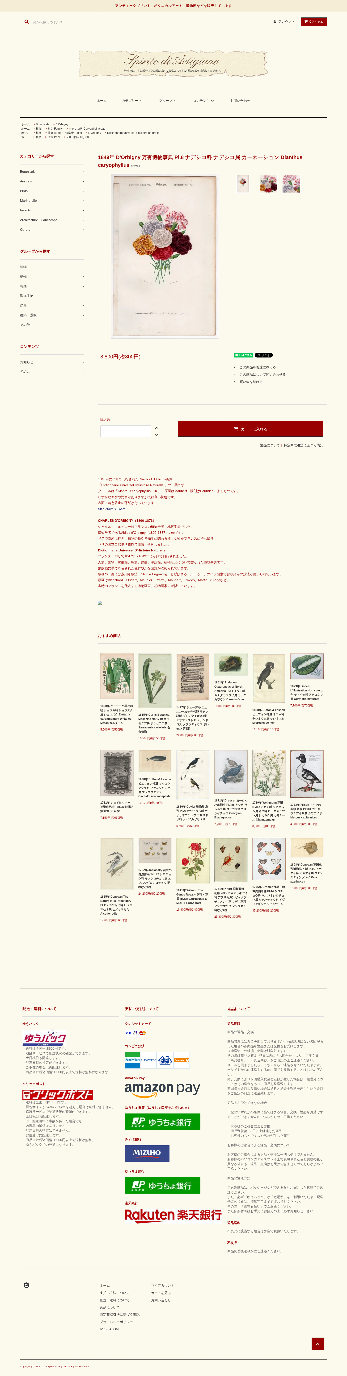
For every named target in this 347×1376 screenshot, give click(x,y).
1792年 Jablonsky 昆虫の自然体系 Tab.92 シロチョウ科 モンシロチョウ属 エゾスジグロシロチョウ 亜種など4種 (155, 878)
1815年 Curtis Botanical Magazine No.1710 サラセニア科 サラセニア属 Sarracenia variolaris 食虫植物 (154, 723)
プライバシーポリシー (116, 1322)
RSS (103, 1329)
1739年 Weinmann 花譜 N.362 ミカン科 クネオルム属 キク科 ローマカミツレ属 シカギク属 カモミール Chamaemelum (268, 811)
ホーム (102, 101)
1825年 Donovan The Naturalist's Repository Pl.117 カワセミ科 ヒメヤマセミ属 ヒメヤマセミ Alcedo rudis (116, 905)
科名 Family (55, 128)
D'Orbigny (61, 124)
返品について (270, 445)
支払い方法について (115, 1293)
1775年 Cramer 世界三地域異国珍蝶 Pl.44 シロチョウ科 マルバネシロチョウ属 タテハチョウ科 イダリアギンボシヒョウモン (268, 895)
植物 (39, 128)
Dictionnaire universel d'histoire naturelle (133, 133)
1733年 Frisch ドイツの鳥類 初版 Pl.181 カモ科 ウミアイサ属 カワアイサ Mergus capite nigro (306, 811)
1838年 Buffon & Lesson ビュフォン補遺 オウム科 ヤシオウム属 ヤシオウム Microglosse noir (268, 716)
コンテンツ (201, 101)
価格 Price (54, 137)
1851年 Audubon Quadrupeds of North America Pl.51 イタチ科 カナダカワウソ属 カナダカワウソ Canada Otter (230, 691)
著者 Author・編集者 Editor (65, 133)
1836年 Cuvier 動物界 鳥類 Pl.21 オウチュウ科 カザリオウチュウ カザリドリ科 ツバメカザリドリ (192, 813)
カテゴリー (130, 101)
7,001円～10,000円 (79, 137)
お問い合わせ (240, 101)
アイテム (316, 21)
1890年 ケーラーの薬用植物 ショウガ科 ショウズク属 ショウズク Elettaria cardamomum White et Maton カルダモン (116, 714)
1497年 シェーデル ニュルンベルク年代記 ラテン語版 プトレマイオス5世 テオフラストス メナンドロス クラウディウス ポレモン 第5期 (192, 718)
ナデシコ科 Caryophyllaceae (87, 128)
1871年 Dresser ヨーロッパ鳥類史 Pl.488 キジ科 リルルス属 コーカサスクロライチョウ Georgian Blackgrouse (231, 809)
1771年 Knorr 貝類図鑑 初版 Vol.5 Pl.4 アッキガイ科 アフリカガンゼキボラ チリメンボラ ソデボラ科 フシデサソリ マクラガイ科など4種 (231, 899)
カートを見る (161, 1293)
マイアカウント (162, 1285)
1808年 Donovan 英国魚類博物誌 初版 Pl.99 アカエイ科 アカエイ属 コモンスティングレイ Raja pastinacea (306, 873)
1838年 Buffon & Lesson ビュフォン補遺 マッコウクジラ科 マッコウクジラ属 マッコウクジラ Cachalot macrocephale (154, 788)
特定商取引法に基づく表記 (303, 445)
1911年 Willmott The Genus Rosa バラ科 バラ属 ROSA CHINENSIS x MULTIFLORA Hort (192, 897)
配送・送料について (115, 1300)
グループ (165, 101)
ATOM (114, 1329)
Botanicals (42, 124)
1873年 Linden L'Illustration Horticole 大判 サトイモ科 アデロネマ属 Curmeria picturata (306, 693)
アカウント (286, 21)
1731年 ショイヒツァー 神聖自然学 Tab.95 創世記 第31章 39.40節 (116, 807)
